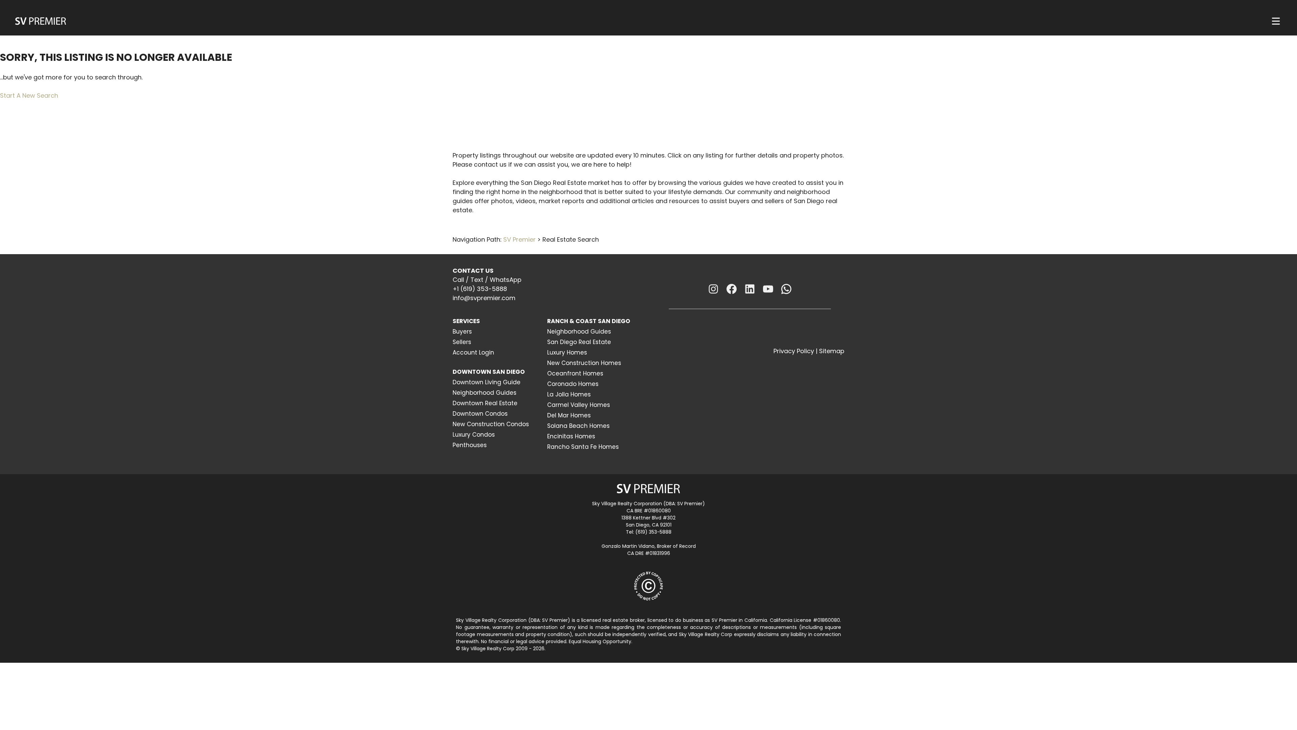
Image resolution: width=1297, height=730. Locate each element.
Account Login (473, 352)
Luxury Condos (474, 435)
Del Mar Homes (569, 415)
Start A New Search (29, 95)
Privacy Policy (793, 351)
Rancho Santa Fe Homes (583, 447)
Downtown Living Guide (486, 382)
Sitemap (831, 351)
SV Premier (519, 239)
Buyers (462, 331)
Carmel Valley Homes (578, 405)
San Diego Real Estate (579, 342)
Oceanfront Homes (575, 373)
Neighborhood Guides (484, 393)
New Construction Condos (491, 424)
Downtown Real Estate (485, 403)
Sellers (462, 342)
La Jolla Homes (569, 394)
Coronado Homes (573, 384)
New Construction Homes (584, 363)
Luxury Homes (567, 352)
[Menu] (1275, 21)
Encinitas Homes (571, 436)
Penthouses (470, 445)
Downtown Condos (480, 414)
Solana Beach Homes (578, 426)
